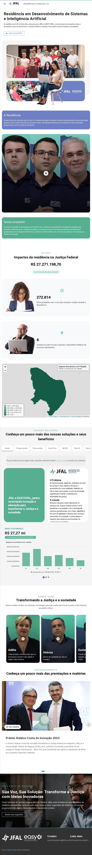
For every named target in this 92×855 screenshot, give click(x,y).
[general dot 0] (44, 577)
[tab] (7, 448)
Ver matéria (14, 727)
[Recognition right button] (88, 724)
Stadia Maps (53, 416)
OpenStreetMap (76, 416)
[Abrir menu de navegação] (5, 4)
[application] (46, 556)
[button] (5, 367)
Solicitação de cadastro (79, 840)
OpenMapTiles (64, 416)
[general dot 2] (48, 577)
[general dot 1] (46, 577)
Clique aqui (61, 460)
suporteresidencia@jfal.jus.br (57, 840)
